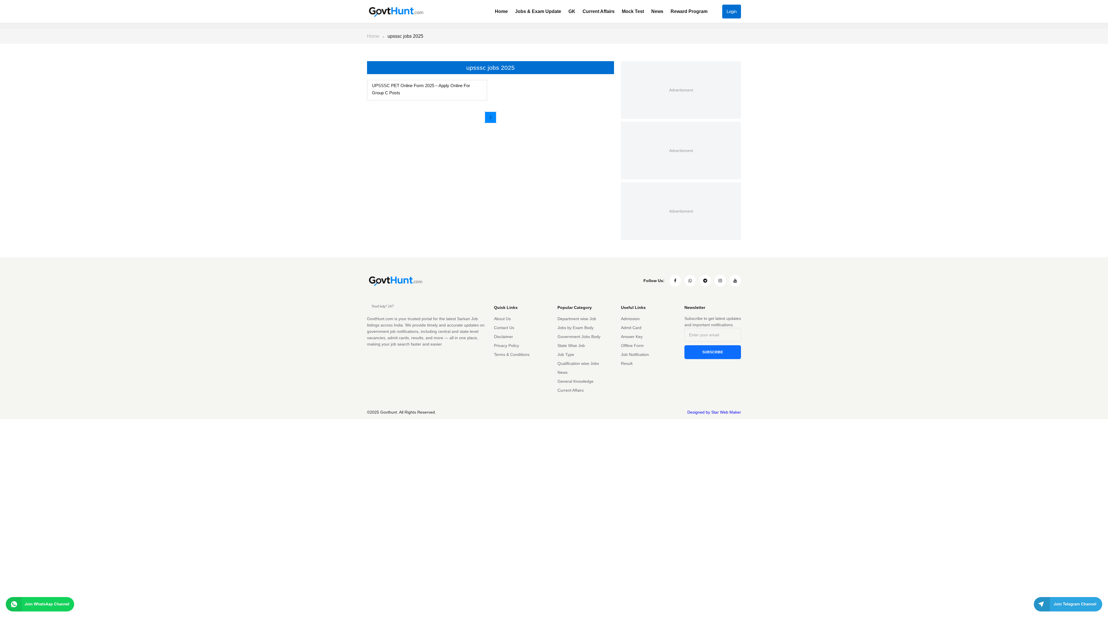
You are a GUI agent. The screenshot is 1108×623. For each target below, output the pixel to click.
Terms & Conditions (511, 354)
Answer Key (632, 336)
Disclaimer (503, 336)
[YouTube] (735, 280)
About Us (502, 318)
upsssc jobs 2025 (405, 36)
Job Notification (635, 354)
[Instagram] (720, 280)
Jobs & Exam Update (538, 11)
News (657, 11)
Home (501, 11)
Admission (630, 318)
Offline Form (632, 345)
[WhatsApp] (690, 280)
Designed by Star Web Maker (714, 412)
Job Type (565, 354)
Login (732, 11)
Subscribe (712, 352)
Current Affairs (599, 11)
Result (626, 363)
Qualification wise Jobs (578, 363)
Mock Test (633, 11)
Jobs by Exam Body (575, 327)
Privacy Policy (506, 345)
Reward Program (689, 11)
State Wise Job (571, 345)
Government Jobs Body (578, 336)
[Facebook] (675, 280)
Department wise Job (576, 318)
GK (571, 11)
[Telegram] (705, 280)
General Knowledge (575, 381)
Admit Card (631, 327)
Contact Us (504, 327)
